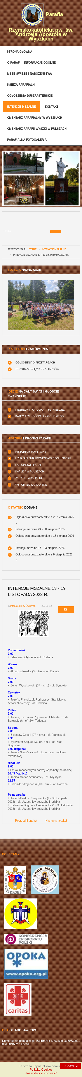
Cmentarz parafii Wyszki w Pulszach (36, 128)
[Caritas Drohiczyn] (18, 999)
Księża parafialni (21, 84)
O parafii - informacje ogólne (31, 62)
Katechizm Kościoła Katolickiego (39, 416)
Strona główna (19, 51)
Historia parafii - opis (30, 451)
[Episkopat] (26, 939)
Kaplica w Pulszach (29, 471)
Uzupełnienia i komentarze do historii (43, 458)
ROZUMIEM (70, 1066)
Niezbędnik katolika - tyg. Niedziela (40, 409)
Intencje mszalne (21, 106)
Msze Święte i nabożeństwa (29, 73)
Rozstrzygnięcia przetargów (37, 369)
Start (33, 249)
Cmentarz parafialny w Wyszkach (34, 117)
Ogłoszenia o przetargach (35, 362)
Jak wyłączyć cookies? (41, 1073)
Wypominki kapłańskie (31, 484)
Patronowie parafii (29, 465)
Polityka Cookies (41, 1069)
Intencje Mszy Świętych (22, 606)
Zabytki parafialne (29, 478)
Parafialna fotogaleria (27, 139)
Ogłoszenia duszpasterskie (30, 95)
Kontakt (51, 106)
